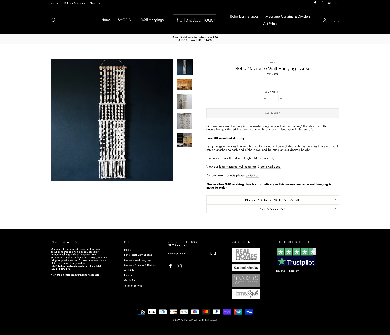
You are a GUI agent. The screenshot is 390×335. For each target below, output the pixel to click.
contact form (68, 263)
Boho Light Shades (244, 16)
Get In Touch (131, 280)
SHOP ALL (126, 20)
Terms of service (133, 286)
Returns (128, 275)
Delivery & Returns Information (273, 200)
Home (106, 20)
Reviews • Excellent (287, 271)
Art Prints (270, 23)
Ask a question (273, 209)
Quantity (272, 91)
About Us (95, 3)
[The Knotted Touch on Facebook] (170, 266)
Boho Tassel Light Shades (138, 255)
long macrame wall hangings (237, 167)
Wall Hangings (152, 20)
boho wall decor (270, 167)
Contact (55, 3)
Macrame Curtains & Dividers (287, 16)
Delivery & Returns (74, 3)
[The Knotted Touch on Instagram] (179, 266)
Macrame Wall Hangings (137, 260)
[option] (195, 39)
